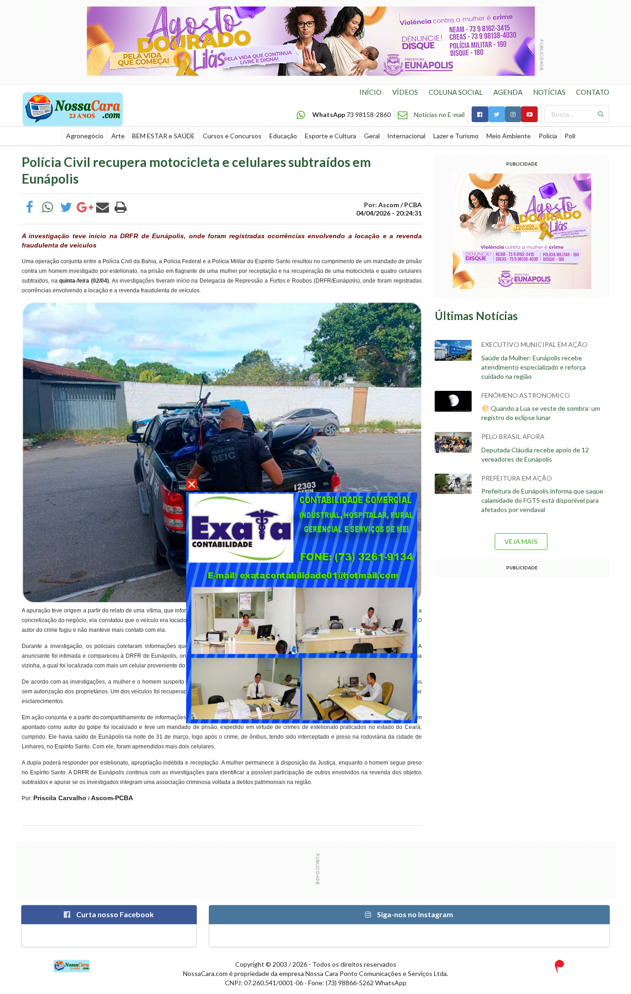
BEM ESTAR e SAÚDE (163, 136)
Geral (372, 136)
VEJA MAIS (521, 541)
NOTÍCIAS (549, 92)
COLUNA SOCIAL (456, 92)
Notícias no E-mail (439, 114)
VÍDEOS (405, 92)
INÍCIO (370, 92)
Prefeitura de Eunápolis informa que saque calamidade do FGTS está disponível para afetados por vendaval (542, 500)
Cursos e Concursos (232, 136)
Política (575, 136)
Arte (118, 136)
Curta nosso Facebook (114, 914)
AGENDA (507, 92)
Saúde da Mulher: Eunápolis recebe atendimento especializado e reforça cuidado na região (533, 367)
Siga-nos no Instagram (414, 914)
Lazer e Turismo (456, 136)
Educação (283, 136)
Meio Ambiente (508, 136)
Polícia (548, 136)
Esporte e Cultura (330, 136)
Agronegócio (84, 136)
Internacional (406, 136)
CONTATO (592, 92)
